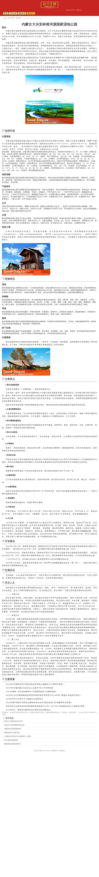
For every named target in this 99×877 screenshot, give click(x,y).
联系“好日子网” (70, 10)
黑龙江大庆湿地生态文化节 (13, 721)
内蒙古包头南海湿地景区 (12, 729)
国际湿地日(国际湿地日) (12, 744)
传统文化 (21, 13)
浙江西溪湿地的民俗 (11, 740)
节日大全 (12, 13)
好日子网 (11, 18)
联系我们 (62, 750)
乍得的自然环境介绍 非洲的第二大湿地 (17, 736)
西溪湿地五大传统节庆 (12, 732)
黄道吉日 (30, 13)
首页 (5, 13)
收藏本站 (78, 10)
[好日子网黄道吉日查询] (49, 8)
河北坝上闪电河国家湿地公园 (14, 725)
